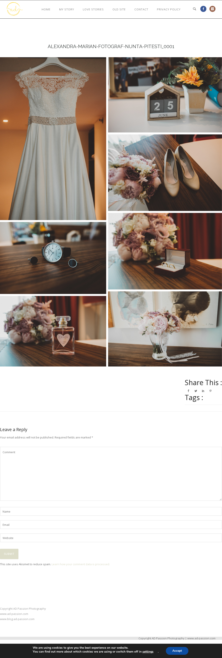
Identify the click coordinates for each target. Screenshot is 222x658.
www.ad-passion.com (14, 614)
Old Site (119, 9)
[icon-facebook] (204, 9)
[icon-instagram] (212, 9)
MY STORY (66, 9)
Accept (177, 651)
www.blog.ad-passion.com (17, 619)
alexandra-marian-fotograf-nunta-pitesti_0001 (111, 46)
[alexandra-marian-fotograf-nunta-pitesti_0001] (111, 211)
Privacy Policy (169, 9)
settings (147, 652)
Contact (141, 9)
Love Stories (93, 9)
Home (46, 9)
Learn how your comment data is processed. (81, 564)
